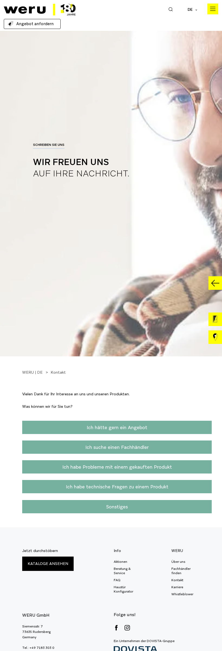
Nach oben (205, 634)
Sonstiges (117, 507)
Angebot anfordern (35, 23)
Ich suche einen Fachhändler (117, 447)
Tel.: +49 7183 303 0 (38, 648)
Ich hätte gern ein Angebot (117, 427)
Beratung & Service (122, 571)
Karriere (177, 587)
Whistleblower (182, 594)
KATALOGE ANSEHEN (48, 563)
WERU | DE (32, 372)
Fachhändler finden (181, 571)
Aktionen (120, 562)
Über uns (178, 562)
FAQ (117, 580)
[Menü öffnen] (212, 9)
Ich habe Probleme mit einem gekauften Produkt (117, 467)
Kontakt (177, 580)
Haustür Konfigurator (123, 589)
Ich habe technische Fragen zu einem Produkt (117, 487)
